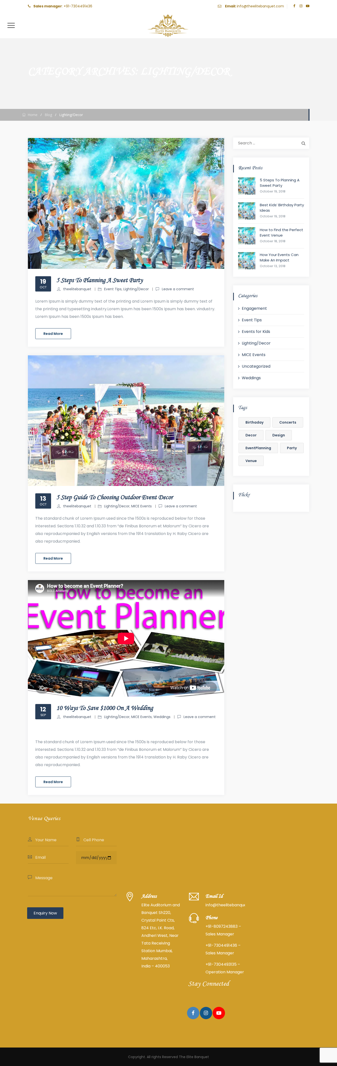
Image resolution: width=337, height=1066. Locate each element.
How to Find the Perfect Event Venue (281, 232)
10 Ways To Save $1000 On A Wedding (104, 708)
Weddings (161, 716)
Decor (251, 435)
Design (278, 435)
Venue (251, 460)
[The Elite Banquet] (168, 25)
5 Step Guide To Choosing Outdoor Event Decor (114, 497)
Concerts (287, 422)
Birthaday (254, 422)
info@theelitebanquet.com (260, 6)
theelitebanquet (77, 289)
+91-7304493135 (221, 964)
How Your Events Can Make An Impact (279, 257)
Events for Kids (256, 331)
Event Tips (113, 289)
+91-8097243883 (222, 926)
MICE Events (141, 506)
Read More (53, 333)
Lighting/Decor (136, 289)
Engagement (254, 308)
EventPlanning (258, 448)
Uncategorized (256, 366)
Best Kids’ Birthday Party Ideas (282, 207)
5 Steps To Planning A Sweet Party (99, 280)
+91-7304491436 (78, 6)
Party (292, 448)
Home (31, 114)
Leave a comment (178, 289)
